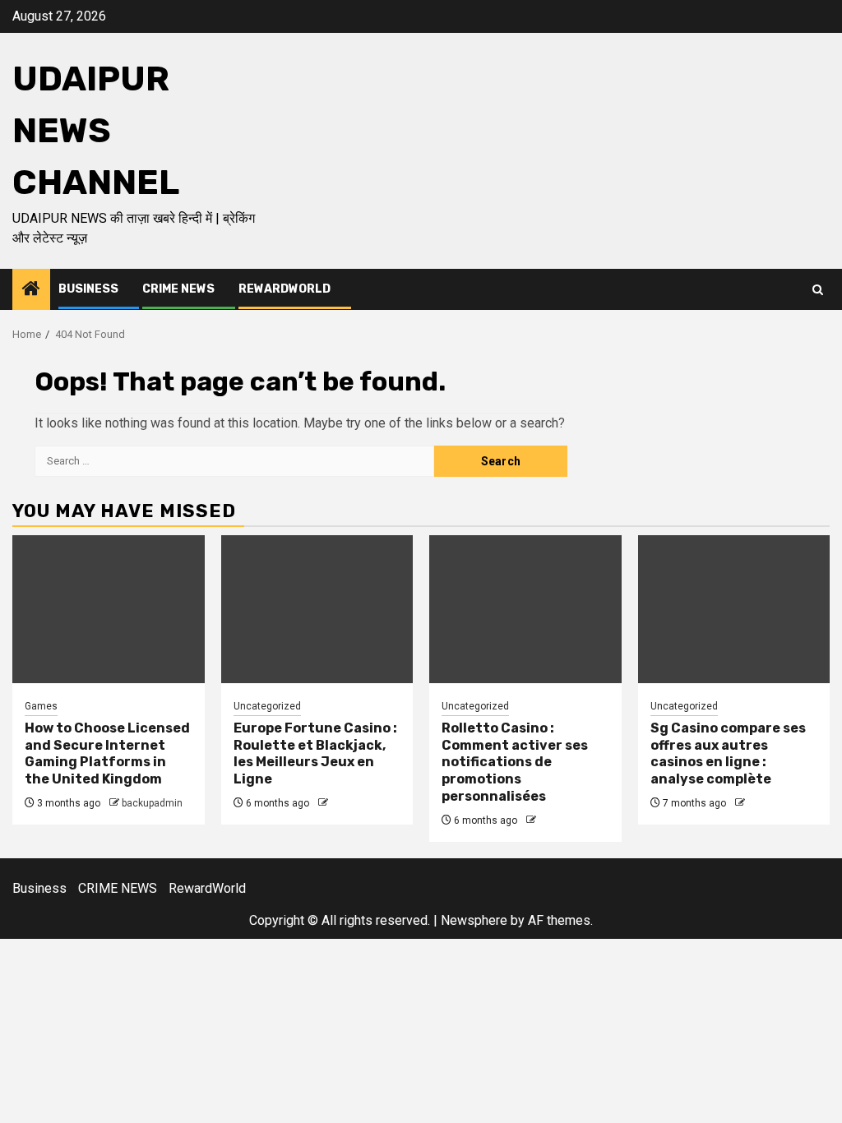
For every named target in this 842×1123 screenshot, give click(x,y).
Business (88, 289)
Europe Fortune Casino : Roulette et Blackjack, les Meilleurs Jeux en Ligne (315, 753)
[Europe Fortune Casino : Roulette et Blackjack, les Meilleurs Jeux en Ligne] (317, 609)
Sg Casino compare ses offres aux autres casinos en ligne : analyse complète (728, 753)
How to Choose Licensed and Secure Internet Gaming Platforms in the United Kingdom (107, 753)
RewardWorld (284, 289)
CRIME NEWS (178, 289)
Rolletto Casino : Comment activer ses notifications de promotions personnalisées (515, 762)
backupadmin (152, 803)
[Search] (817, 290)
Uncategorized (267, 706)
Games (41, 706)
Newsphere (474, 920)
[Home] (31, 290)
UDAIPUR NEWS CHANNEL (95, 130)
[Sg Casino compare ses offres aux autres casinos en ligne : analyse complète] (734, 609)
